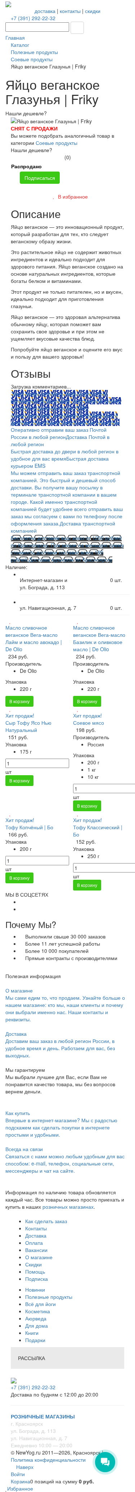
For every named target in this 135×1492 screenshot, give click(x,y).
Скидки (33, 1264)
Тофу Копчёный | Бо (29, 827)
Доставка (35, 1235)
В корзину (19, 701)
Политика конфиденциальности (48, 1459)
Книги (32, 1332)
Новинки (35, 1289)
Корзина (20, 1481)
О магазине (39, 1257)
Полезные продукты (48, 1296)
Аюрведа (35, 1318)
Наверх (24, 1466)
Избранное (20, 1488)
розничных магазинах (67, 1206)
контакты (70, 10)
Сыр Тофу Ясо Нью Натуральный (28, 726)
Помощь (35, 1271)
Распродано (26, 166)
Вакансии (36, 1249)
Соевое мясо (88, 722)
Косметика (37, 1311)
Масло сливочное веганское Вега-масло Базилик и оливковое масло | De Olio (99, 638)
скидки (92, 10)
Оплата (34, 1242)
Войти (18, 1474)
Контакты (36, 1228)
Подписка (36, 1278)
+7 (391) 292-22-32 (33, 18)
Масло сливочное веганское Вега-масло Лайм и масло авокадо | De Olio (33, 638)
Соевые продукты (56, 142)
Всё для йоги (40, 1303)
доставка (45, 10)
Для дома (36, 1325)
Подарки (35, 1340)
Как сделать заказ (46, 1221)
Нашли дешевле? (31, 150)
